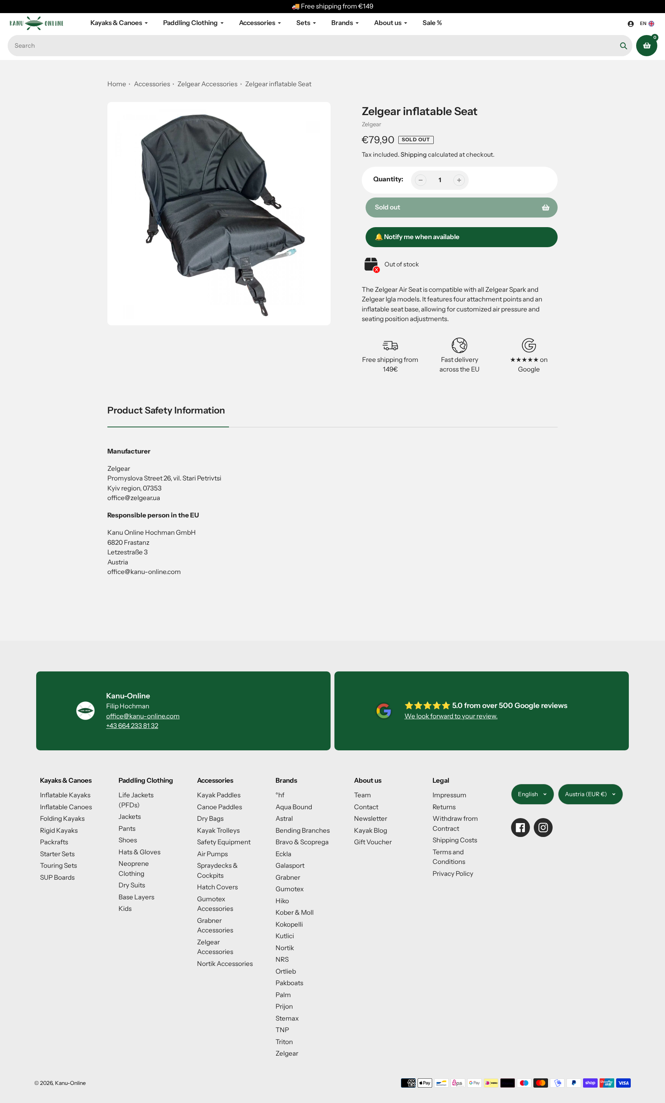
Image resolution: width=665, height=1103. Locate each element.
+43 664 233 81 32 (132, 726)
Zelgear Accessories (208, 84)
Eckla (283, 854)
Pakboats (289, 983)
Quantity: (388, 179)
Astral (284, 818)
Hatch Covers (217, 887)
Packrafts (54, 842)
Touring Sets (58, 865)
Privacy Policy (453, 873)
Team (362, 795)
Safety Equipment (224, 842)
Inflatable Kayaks (65, 795)
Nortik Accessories (225, 963)
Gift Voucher (373, 842)
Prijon (284, 1006)
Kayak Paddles (219, 795)
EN (643, 23)
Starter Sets (57, 854)
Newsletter (370, 818)
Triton (284, 1042)
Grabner (288, 877)
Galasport (290, 865)
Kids (125, 908)
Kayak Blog (370, 830)
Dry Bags (210, 818)
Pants (127, 828)
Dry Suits (132, 885)
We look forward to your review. (451, 716)
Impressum (449, 795)
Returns (444, 807)
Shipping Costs (455, 840)
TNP (282, 1030)
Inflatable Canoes (66, 807)
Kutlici (285, 936)
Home (116, 84)
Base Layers (136, 897)
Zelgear (371, 124)
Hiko (282, 901)
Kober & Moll (295, 912)
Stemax (287, 1018)
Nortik (285, 948)
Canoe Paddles (219, 807)
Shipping (414, 154)
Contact (366, 807)
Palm (283, 995)
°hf (280, 795)
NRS (282, 959)
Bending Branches (303, 830)
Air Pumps (212, 854)
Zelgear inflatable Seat (278, 84)
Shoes (128, 840)
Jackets (130, 816)
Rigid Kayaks (59, 830)
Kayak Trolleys (218, 830)
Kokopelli (289, 924)
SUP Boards (57, 877)
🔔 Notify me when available (417, 237)
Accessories (152, 84)
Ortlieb (286, 971)
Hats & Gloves (139, 852)
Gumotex (290, 889)
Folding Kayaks (62, 818)
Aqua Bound (294, 807)
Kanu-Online (70, 1083)
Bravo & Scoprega (302, 842)
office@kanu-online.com (143, 716)
